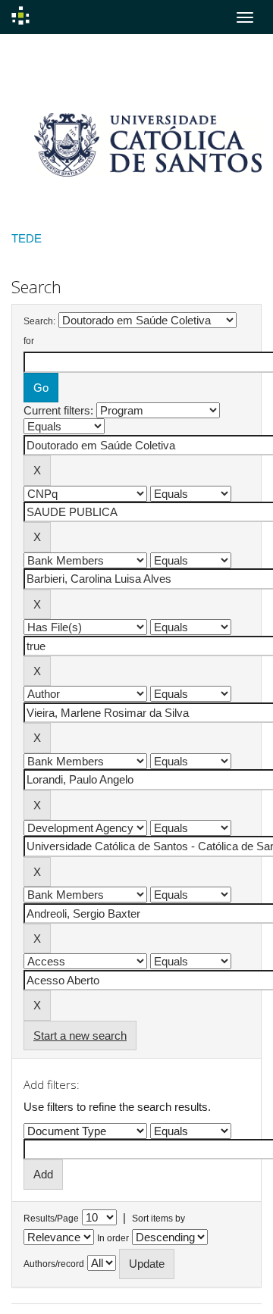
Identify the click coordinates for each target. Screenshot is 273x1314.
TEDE (26, 238)
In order (113, 1238)
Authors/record (54, 1264)
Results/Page (51, 1218)
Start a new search (80, 1035)
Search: (39, 321)
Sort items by (158, 1218)
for (29, 341)
